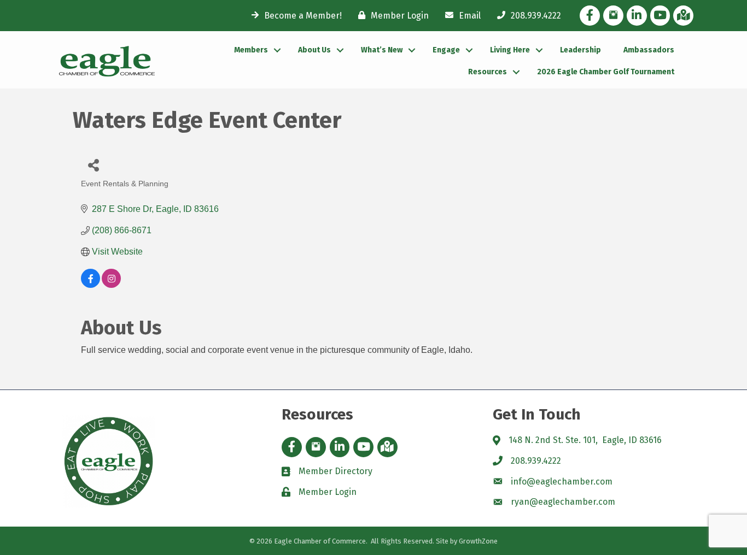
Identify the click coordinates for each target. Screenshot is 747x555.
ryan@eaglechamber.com (563, 502)
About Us (314, 50)
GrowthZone (478, 541)
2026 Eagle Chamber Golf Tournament (605, 71)
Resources (487, 71)
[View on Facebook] (90, 285)
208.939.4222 (536, 461)
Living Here (510, 50)
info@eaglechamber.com (561, 481)
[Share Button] (93, 164)
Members (251, 50)
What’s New (381, 50)
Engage (446, 50)
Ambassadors (648, 50)
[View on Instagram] (111, 285)
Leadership (580, 50)
